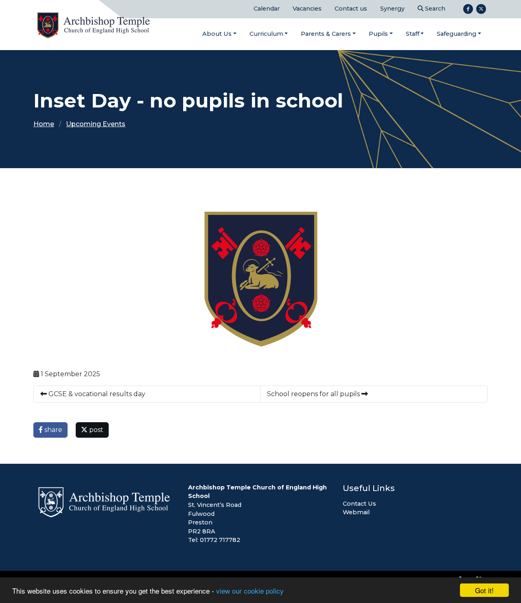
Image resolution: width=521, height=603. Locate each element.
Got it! (484, 590)
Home (43, 124)
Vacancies (307, 8)
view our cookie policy (250, 590)
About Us (217, 33)
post (95, 430)
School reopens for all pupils (314, 394)
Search (434, 8)
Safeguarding (456, 33)
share (52, 430)
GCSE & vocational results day (96, 394)
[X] (481, 9)
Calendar (267, 8)
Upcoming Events (95, 124)
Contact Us (359, 503)
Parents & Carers (326, 33)
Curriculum (266, 33)
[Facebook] (468, 9)
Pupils (378, 33)
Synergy (392, 8)
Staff (412, 33)
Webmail (356, 512)
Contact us (351, 8)
